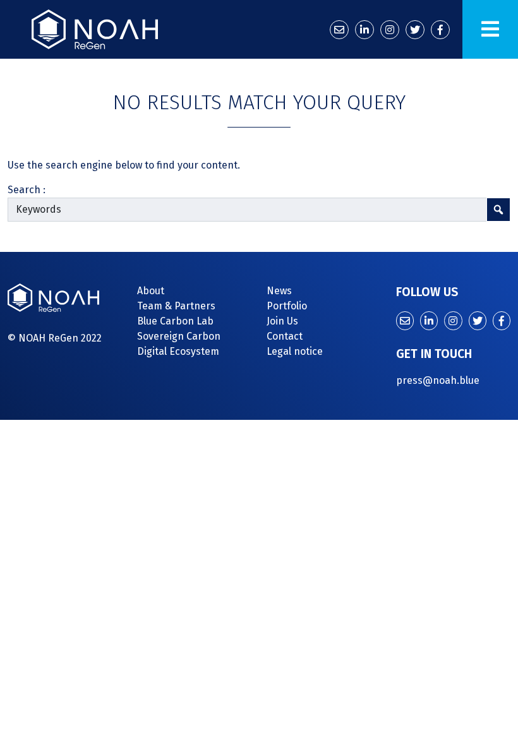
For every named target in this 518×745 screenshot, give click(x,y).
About (150, 291)
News (279, 291)
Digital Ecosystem (178, 351)
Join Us (282, 321)
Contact (285, 336)
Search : (26, 190)
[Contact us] (339, 29)
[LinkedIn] (364, 29)
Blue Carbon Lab (175, 321)
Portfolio (287, 306)
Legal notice (295, 351)
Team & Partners (176, 306)
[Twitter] (415, 29)
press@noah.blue (437, 380)
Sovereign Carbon (178, 336)
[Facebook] (440, 29)
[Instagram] (389, 29)
